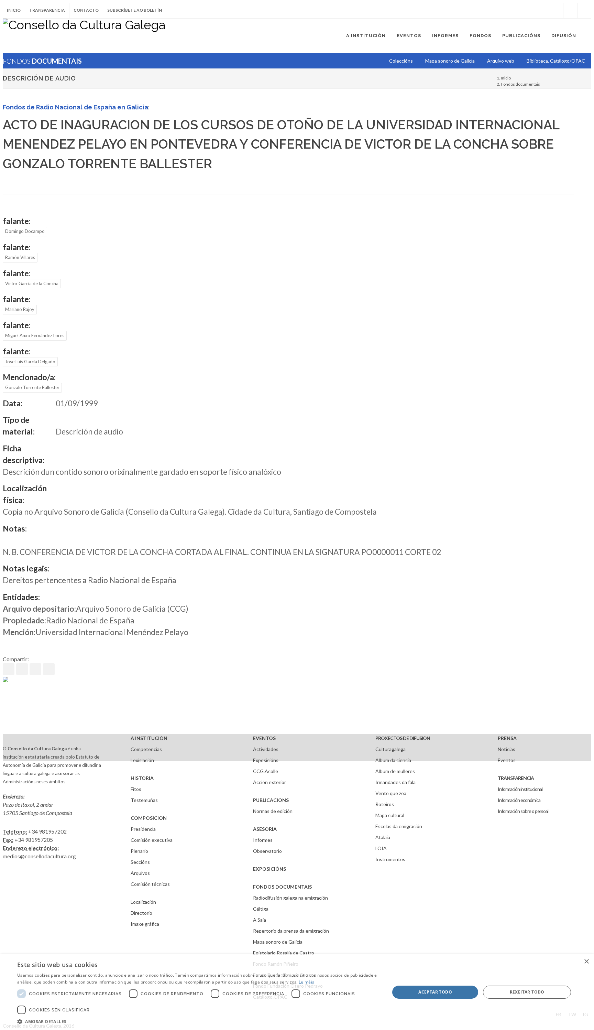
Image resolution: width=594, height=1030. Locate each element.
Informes (263, 840)
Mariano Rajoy (19, 309)
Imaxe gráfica (145, 924)
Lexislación (142, 760)
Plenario (139, 851)
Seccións (140, 862)
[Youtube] (556, 10)
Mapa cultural (389, 815)
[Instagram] (500, 10)
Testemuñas (144, 800)
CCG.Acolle (265, 771)
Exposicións (265, 760)
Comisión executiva (152, 840)
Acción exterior (269, 782)
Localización (143, 902)
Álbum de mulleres (395, 771)
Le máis (306, 982)
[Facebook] (514, 10)
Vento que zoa (390, 793)
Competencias (146, 749)
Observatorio (267, 851)
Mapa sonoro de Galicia (277, 942)
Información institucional (520, 789)
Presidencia (143, 829)
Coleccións (401, 61)
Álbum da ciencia (393, 760)
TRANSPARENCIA (516, 778)
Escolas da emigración (398, 826)
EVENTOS (264, 738)
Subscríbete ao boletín (134, 10)
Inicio (14, 10)
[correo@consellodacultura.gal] (584, 10)
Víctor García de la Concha (31, 283)
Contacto (86, 10)
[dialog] (297, 992)
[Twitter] (528, 10)
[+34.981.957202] (570, 10)
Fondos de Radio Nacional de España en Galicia (75, 107)
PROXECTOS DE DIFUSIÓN (402, 738)
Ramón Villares (20, 257)
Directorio (141, 913)
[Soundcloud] (542, 10)
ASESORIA (265, 829)
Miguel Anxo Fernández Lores (34, 335)
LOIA (381, 848)
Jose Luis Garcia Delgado (30, 361)
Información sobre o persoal (523, 811)
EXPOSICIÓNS (269, 869)
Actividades (265, 749)
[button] (198, 1021)
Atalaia (382, 837)
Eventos (507, 760)
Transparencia (47, 10)
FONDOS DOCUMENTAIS (282, 887)
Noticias (506, 749)
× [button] (586, 961)
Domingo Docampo (25, 231)
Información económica (519, 800)
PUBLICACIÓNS (271, 800)
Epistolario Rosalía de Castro (283, 953)
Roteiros (384, 804)
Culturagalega (390, 749)
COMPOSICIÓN (149, 818)
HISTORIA (142, 778)
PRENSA (507, 738)
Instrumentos (390, 859)
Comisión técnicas (150, 884)
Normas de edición (273, 811)
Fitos (136, 789)
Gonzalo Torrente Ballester (32, 387)
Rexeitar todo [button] (527, 992)
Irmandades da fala (395, 782)
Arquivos (140, 873)
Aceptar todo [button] (435, 992)
